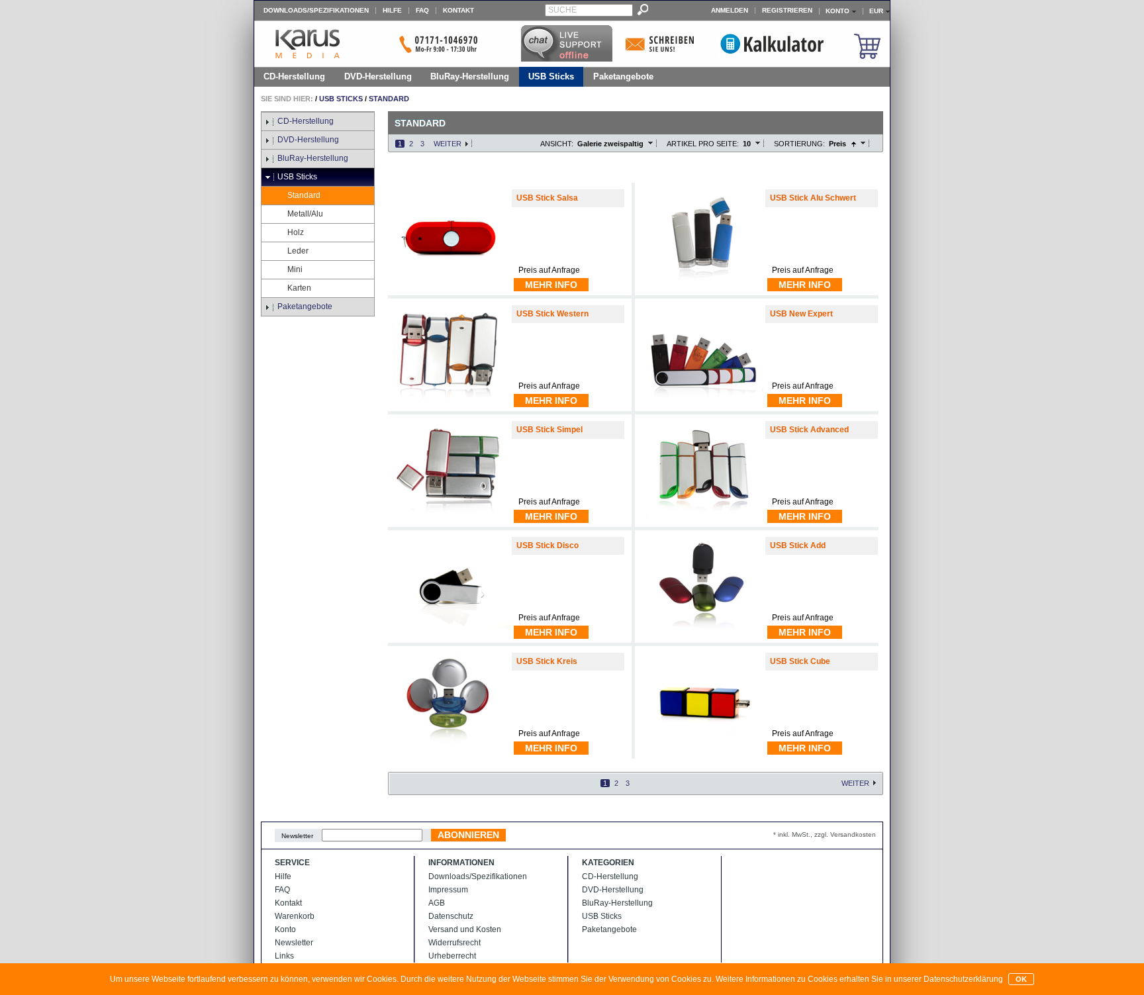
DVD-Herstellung (378, 76)
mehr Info (551, 284)
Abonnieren (468, 834)
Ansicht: (556, 144)
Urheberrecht (452, 956)
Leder (298, 251)
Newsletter (297, 835)
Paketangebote (623, 76)
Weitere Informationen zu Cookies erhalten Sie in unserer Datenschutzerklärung (859, 979)
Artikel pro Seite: (703, 144)
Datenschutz (450, 916)
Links (284, 956)
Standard (389, 99)
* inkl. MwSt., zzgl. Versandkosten (824, 834)
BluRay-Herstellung (469, 76)
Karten (299, 288)
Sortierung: (799, 144)
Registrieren (787, 10)
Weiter (447, 144)
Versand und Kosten (464, 929)
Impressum (448, 889)
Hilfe (392, 10)
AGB (436, 903)
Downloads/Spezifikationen (316, 10)
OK (1021, 979)
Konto (285, 929)
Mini (295, 269)
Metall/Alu (305, 213)
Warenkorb (294, 916)
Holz (295, 232)
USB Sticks (551, 76)
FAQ (422, 10)
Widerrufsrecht (454, 942)
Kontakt (458, 10)
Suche (562, 10)
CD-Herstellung (294, 76)
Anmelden (729, 10)
